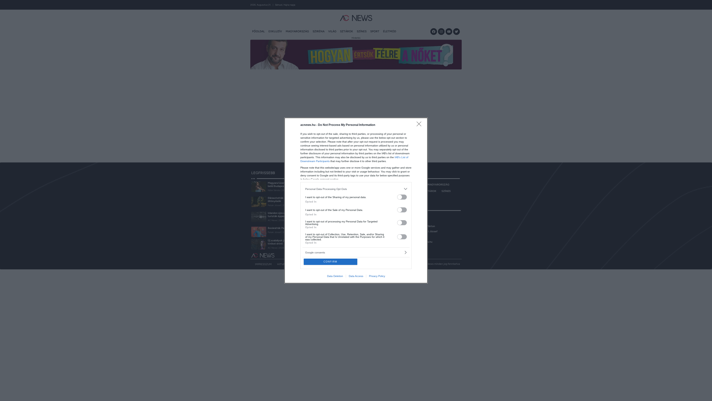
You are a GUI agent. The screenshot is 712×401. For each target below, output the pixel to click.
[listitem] (356, 189)
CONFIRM (330, 261)
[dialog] (356, 200)
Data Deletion (335, 276)
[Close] (420, 125)
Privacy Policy (377, 276)
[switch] (402, 197)
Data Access (356, 276)
